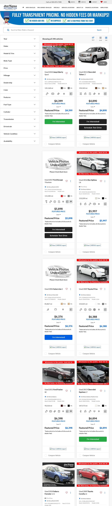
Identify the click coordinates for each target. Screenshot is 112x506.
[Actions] (70, 73)
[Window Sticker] (70, 201)
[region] (58, 113)
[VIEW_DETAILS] (58, 163)
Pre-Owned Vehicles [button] (44, 7)
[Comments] (70, 93)
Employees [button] (104, 7)
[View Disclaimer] (64, 93)
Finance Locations (91, 7)
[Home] (23, 7)
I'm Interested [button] (58, 121)
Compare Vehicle (54, 144)
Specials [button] (57, 7)
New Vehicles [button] (30, 7)
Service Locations (68, 7)
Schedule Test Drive (93, 127)
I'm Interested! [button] (93, 121)
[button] (72, 55)
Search (99, 30)
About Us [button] (80, 7)
